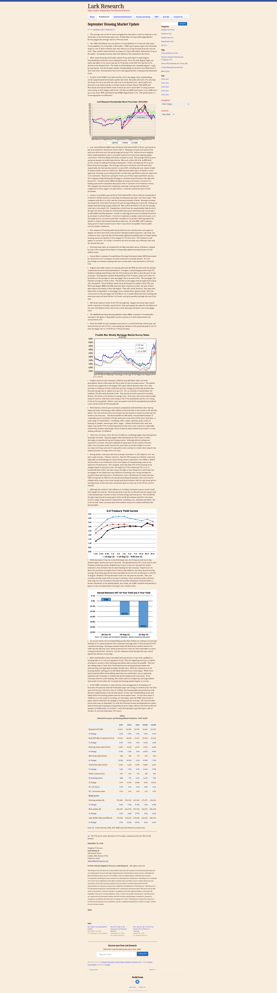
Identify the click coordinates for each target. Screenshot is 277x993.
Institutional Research (123, 17)
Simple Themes (143, 990)
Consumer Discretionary (108, 962)
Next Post (152, 969)
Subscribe (142, 954)
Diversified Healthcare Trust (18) (174, 64)
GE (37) (164, 45)
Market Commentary (125, 962)
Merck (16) (165, 71)
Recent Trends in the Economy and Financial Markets (118, 929)
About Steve (132, 987)
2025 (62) (165, 83)
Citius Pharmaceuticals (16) (172, 67)
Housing (117, 962)
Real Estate (135, 962)
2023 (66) (165, 91)
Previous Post (93, 969)
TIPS (156, 17)
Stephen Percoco (110, 29)
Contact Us (178, 17)
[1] (105, 708)
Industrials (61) (167, 38)
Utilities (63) (166, 34)
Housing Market (92, 964)
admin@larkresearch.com (98, 861)
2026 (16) (164, 79)
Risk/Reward (104, 17)
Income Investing (143, 17)
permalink (107, 964)
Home (92, 17)
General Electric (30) (169, 53)
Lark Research (106, 6)
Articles (166, 17)
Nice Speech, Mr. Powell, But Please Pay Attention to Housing (143, 929)
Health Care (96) (167, 30)
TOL (140, 962)
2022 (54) (165, 95)
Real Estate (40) (167, 41)
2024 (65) (165, 87)
